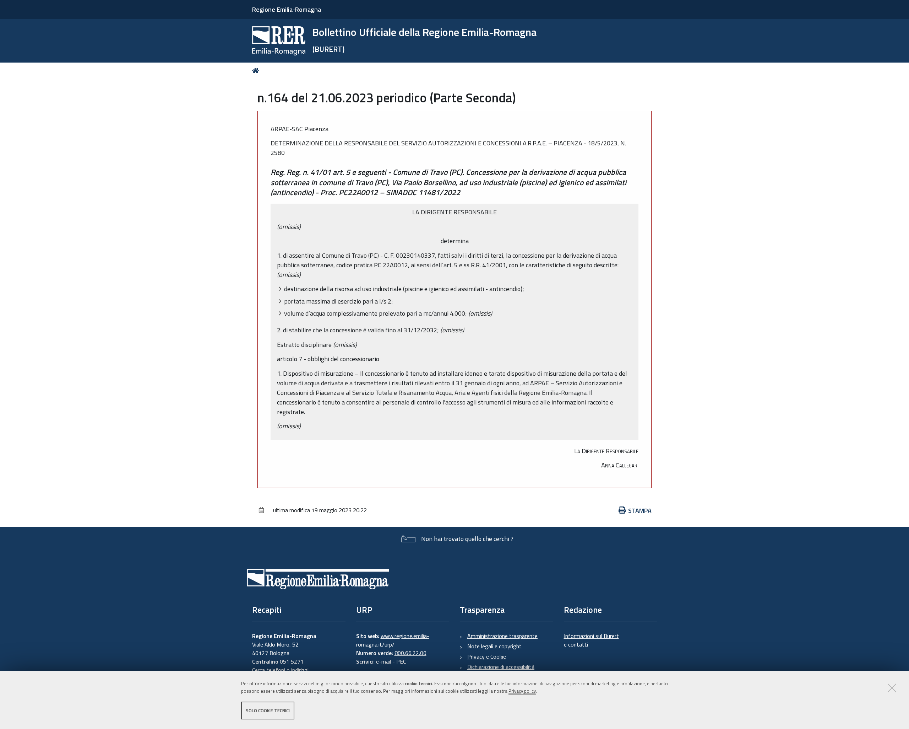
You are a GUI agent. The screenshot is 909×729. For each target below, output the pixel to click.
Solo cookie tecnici (268, 710)
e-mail (383, 661)
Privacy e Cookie (486, 656)
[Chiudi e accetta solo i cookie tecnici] (892, 687)
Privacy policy (522, 691)
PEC (401, 661)
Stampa (640, 510)
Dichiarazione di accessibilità (500, 667)
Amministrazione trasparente (502, 636)
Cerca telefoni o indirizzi (280, 670)
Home (257, 71)
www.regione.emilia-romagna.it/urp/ (392, 640)
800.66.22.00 (410, 653)
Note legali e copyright (494, 646)
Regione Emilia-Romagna (286, 9)
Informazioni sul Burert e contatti (591, 640)
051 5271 (292, 661)
